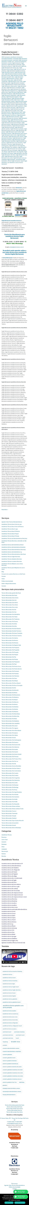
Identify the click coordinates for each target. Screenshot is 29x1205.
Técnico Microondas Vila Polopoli (10, 654)
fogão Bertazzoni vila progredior (16, 151)
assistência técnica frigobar (9, 996)
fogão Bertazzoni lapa (16, 112)
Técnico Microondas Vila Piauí (9, 664)
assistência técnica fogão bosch (11, 986)
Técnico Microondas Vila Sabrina (10, 638)
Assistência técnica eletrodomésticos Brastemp (13, 547)
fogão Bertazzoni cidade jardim (9, 86)
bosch (17, 1038)
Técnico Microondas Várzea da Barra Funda (12, 808)
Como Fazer (5, 839)
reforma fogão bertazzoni (13, 161)
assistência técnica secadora (9, 1029)
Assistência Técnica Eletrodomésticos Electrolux (14, 549)
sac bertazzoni (11, 162)
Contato (4, 576)
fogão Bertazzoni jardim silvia (12, 110)
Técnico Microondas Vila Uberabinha (11, 614)
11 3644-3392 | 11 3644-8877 (14, 1121)
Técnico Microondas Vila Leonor (10, 725)
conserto (5, 1045)
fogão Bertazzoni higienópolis (15, 92)
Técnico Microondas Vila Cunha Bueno (11, 770)
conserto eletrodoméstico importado (12, 1051)
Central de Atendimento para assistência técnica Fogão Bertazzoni (14, 236)
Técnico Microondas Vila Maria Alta (10, 716)
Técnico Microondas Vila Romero (10, 640)
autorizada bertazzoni (7, 58)
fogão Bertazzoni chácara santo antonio (15, 84)
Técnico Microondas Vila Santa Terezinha (12, 633)
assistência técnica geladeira (10, 999)
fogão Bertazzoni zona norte (12, 156)
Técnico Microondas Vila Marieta (10, 709)
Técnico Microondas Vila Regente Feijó (11, 645)
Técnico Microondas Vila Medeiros (10, 697)
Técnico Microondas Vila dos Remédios (11, 766)
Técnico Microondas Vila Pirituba (10, 659)
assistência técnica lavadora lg (10, 1013)
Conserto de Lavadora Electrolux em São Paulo (13, 574)
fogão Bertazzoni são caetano (15, 136)
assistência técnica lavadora (9, 1010)
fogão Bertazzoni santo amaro (19, 133)
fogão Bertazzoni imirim (18, 93)
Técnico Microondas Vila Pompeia (10, 652)
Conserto (4, 842)
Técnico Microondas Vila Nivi (9, 687)
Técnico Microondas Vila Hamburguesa (11, 740)
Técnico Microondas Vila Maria (9, 718)
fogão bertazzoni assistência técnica (16, 70)
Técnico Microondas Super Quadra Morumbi (13, 820)
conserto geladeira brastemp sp (10, 1063)
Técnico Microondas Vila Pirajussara (11, 661)
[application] (14, 956)
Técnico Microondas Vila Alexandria (10, 804)
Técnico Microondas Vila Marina (9, 704)
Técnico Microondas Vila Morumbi (10, 690)
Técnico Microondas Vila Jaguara (10, 728)
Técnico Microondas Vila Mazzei (10, 699)
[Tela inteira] (25, 962)
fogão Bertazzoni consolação (13, 87)
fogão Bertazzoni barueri (8, 72)
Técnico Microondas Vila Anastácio (10, 796)
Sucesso (4, 586)
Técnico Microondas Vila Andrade (10, 794)
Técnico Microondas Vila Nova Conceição (12, 685)
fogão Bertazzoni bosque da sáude (13, 73)
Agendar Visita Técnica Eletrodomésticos (12, 521)
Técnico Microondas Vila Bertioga (10, 787)
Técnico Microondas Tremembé (9, 813)
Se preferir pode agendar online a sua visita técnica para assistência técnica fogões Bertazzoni (14, 252)
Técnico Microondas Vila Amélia (9, 799)
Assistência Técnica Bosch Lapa (10, 529)
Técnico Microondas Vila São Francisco (11, 631)
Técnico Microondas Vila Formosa (10, 756)
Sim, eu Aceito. (9, 1202)
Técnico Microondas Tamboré (9, 818)
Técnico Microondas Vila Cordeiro (10, 775)
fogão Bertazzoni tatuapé (18, 139)
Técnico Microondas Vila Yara (9, 612)
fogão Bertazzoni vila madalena (9, 147)
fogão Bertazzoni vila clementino (14, 142)
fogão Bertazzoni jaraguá (18, 98)
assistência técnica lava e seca (10, 1016)
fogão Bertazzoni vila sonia (20, 153)
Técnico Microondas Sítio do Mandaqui (11, 827)
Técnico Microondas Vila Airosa (9, 789)
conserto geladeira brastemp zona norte (13, 1072)
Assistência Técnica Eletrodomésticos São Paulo (14, 554)
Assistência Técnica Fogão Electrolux (11, 556)
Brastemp (4, 837)
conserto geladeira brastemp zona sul (12, 1079)
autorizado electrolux (8, 1038)
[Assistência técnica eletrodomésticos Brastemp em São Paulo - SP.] (14, 1136)
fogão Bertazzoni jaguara (12, 96)
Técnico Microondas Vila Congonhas (11, 778)
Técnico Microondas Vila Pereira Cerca (11, 666)
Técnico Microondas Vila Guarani (10, 751)
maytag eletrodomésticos (9, 1094)
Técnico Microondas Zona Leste (10, 607)
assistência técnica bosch (9, 977)
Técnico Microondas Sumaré (9, 825)
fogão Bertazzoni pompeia (16, 129)
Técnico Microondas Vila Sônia (9, 623)
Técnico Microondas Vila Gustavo (10, 742)
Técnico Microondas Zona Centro (10, 597)
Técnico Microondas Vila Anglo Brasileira (12, 792)
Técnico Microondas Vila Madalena (10, 721)
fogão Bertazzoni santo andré (9, 135)
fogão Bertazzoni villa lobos (8, 154)
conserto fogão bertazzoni (13, 63)
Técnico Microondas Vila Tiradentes (10, 619)
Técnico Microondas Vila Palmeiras (10, 676)
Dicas (3, 846)
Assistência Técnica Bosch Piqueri (10, 533)
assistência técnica (7, 974)
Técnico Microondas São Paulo (9, 595)
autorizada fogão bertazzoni (20, 58)
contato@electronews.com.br (16, 247)
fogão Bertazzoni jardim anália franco (11, 99)
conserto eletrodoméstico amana (11, 1048)
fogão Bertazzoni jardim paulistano (14, 106)
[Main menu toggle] (26, 5)
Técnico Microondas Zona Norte (10, 602)
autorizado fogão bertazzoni (20, 60)
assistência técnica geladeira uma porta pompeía (13, 1006)
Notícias (4, 853)
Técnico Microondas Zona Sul (9, 600)
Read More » (5, 509)
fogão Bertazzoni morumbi (18, 113)
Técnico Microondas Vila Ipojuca (10, 733)
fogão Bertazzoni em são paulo (18, 89)
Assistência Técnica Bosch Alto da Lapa (11, 524)
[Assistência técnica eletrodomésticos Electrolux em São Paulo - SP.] (14, 1162)
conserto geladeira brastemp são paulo (12, 1066)
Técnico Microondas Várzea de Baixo (11, 806)
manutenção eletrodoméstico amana (12, 1091)
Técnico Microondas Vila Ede (9, 763)
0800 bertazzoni (6, 57)
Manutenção (5, 851)
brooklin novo (10, 61)
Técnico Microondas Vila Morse (9, 692)
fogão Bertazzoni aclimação (14, 64)
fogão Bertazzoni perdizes (17, 124)
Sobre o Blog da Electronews (9, 583)
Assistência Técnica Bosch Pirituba (10, 536)
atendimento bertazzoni (16, 57)
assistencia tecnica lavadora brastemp (12, 971)
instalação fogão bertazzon (8, 159)
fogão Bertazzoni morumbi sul (9, 115)
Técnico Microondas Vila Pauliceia (10, 673)
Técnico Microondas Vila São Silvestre (11, 628)
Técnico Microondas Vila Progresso (10, 647)
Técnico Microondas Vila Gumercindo (11, 744)
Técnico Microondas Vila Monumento (11, 695)
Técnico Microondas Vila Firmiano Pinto (11, 759)
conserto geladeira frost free (10, 1082)
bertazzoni (4, 61)
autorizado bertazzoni (7, 60)
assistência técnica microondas (10, 1019)
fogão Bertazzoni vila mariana (14, 148)
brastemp (5, 1042)
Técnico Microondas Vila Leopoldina (10, 723)
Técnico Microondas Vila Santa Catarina (12, 635)
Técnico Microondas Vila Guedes (10, 749)
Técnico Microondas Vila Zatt (9, 609)
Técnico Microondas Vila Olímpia (10, 680)
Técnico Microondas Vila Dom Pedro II (11, 768)
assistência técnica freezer (9, 993)
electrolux (21, 1082)
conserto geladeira (7, 1054)
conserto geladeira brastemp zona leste (13, 1069)
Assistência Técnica (7, 834)
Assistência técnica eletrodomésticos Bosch (13, 544)
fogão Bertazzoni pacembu (12, 116)
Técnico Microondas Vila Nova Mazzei (11, 683)
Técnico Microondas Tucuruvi (9, 811)
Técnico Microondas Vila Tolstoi (9, 616)
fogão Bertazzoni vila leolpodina (17, 145)
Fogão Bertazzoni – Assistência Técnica (10, 53)
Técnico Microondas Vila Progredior (10, 650)
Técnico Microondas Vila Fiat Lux (10, 761)
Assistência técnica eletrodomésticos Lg (12, 552)
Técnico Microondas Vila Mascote (10, 702)
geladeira (5, 1085)
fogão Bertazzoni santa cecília (13, 132)
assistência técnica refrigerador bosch (12, 1025)
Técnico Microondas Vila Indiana (10, 735)
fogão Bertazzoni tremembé (8, 141)
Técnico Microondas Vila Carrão (9, 782)
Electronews (14, 1183)
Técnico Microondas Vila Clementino (11, 780)
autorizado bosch (20, 1035)
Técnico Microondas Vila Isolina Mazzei (11, 730)
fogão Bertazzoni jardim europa (15, 102)
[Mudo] (23, 962)
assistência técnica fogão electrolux (12, 990)
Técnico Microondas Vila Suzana (10, 621)
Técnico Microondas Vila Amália (9, 801)
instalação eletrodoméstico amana (11, 1088)
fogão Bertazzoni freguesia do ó (9, 90)
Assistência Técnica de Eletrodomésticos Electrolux (14, 538)
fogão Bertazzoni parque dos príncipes (17, 121)
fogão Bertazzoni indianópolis (9, 95)
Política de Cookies (20, 1202)
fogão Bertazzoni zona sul (19, 158)
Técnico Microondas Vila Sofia (9, 626)
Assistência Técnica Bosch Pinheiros (11, 531)
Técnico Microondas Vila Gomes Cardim (11, 754)
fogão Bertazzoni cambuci (12, 78)
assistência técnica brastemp (10, 980)
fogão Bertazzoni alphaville (19, 66)
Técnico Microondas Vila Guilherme (10, 747)
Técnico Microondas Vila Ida (9, 737)
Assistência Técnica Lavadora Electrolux (12, 561)
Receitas (4, 856)
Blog (3, 571)
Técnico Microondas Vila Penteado (10, 671)
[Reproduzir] (3, 962)
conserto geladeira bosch (9, 1057)
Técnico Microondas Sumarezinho (10, 823)
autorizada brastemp (19, 1032)
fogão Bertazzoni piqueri (18, 125)
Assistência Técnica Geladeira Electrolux (12, 559)
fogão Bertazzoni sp (17, 138)
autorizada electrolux (8, 1035)
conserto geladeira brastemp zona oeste (13, 1076)
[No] (27, 1199)
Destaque (4, 844)
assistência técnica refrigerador (10, 1022)
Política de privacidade (7, 581)
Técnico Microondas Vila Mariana (10, 711)
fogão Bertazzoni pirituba (8, 127)
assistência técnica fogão (9, 983)
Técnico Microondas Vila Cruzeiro (10, 773)
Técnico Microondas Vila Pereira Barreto (12, 668)
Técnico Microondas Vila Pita (9, 657)
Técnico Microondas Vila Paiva (9, 678)
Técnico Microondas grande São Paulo (11, 593)
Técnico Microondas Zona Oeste (10, 604)
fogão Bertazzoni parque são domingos (11, 122)
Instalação (4, 849)
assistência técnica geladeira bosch (12, 1002)
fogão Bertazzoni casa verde (15, 81)
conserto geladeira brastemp (10, 1060)
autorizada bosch (7, 1032)
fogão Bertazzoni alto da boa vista (10, 67)
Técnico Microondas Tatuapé (9, 815)
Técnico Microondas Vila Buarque (10, 785)
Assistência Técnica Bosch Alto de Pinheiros (13, 526)
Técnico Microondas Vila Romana (10, 642)
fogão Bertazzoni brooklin (16, 75)
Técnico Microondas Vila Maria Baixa (11, 713)
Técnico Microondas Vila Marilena (10, 706)
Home (3, 578)
